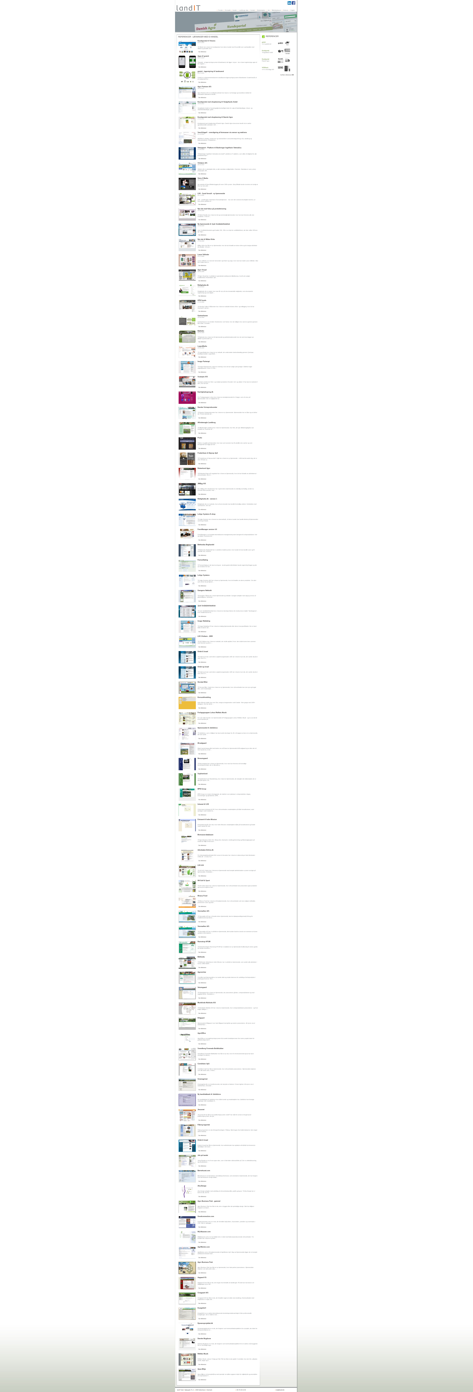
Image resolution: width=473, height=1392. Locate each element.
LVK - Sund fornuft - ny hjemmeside (211, 193)
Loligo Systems (204, 575)
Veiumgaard (202, 987)
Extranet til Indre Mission (207, 819)
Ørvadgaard (202, 743)
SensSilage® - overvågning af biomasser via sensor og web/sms (222, 132)
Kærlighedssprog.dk (205, 392)
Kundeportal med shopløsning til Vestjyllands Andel (217, 102)
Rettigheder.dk (203, 285)
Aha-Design (202, 1186)
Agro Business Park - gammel (209, 1201)
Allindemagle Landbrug (207, 422)
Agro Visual (202, 270)
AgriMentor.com (204, 1247)
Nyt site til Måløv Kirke (206, 239)
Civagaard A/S (203, 1293)
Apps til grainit (203, 56)
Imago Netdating (204, 621)
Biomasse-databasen (205, 835)
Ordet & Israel (203, 651)
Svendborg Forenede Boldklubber (210, 1048)
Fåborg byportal (204, 1125)
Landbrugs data (243, 10)
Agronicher (202, 972)
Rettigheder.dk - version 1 (207, 499)
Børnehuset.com (204, 1170)
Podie (200, 438)
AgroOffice (202, 1033)
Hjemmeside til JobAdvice (208, 728)
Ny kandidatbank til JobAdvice (209, 1094)
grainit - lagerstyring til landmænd (211, 71)
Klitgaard (201, 1018)
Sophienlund (202, 774)
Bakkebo (201, 331)
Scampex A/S (203, 377)
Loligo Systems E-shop (206, 514)
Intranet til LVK (203, 804)
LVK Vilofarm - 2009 (205, 636)
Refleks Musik (203, 1354)
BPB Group (202, 789)
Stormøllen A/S (203, 911)
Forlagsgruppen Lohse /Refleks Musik (212, 712)
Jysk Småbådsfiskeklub (207, 606)
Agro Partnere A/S (204, 87)
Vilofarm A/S (202, 163)
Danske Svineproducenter (207, 407)
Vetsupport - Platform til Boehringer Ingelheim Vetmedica (219, 148)
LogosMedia (202, 346)
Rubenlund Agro (204, 468)
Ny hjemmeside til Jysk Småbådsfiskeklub (214, 224)
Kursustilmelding (204, 697)
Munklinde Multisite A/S (207, 1003)
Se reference (202, 51)
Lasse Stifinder (203, 254)
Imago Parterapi (204, 361)
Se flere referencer (286, 75)
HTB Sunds (202, 300)
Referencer (272, 36)
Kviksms (285, 10)
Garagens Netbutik (205, 590)
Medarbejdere (261, 10)
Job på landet (203, 1155)
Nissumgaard (203, 758)
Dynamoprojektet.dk (205, 1323)
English (292, 10)
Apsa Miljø (202, 1369)
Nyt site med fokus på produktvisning (212, 209)
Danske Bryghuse (204, 1338)
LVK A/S (201, 865)
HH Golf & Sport (204, 880)
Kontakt (252, 10)
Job (268, 10)
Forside (220, 10)
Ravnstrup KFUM (204, 941)
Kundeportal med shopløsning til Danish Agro (215, 117)
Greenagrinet (202, 1079)
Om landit (227, 10)
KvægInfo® (202, 1308)
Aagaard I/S (202, 1277)
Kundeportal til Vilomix (206, 41)
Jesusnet (201, 1109)
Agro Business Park (205, 1262)
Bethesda (201, 957)
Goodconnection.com (206, 1216)
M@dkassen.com (204, 1232)
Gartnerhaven (203, 316)
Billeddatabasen (276, 10)
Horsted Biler (203, 682)
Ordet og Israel (203, 667)
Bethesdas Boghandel (206, 545)
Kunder (235, 10)
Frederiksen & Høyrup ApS (208, 453)
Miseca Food (202, 896)
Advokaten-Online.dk (205, 850)
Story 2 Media (203, 178)
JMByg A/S (202, 483)
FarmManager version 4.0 (207, 529)
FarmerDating (203, 560)
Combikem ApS (204, 1064)
